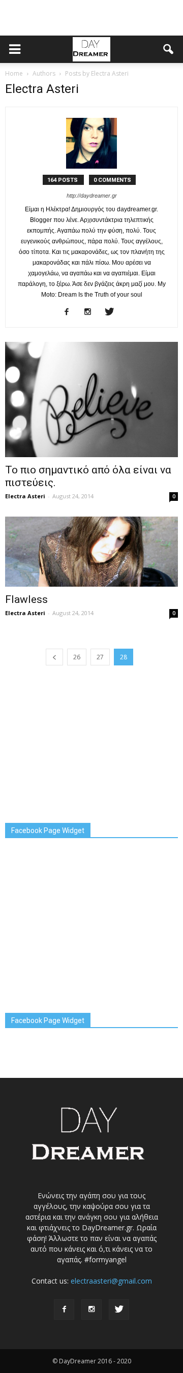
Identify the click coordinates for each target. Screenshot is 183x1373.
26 (76, 657)
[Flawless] (91, 552)
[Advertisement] (91, 17)
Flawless (26, 599)
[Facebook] (70, 312)
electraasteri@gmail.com (111, 1281)
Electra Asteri (25, 496)
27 (100, 657)
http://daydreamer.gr (92, 196)
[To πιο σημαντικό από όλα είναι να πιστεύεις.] (91, 399)
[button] (169, 49)
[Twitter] (113, 312)
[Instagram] (91, 312)
